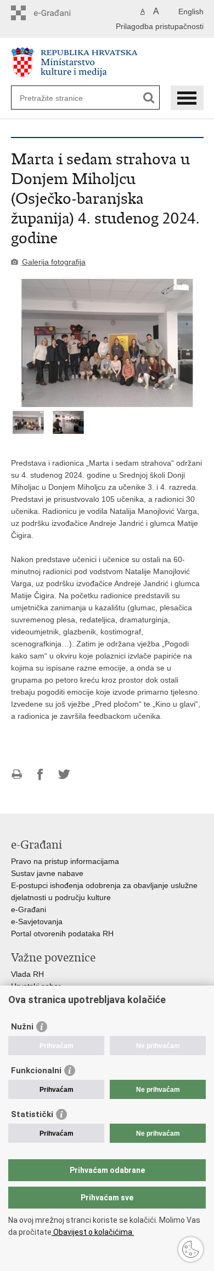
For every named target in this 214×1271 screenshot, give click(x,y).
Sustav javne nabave (47, 873)
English (191, 11)
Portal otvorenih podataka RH (62, 933)
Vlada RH (27, 974)
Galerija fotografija (54, 261)
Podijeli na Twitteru (64, 774)
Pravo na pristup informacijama (65, 861)
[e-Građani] (58, 12)
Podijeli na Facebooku (40, 774)
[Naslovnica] (107, 62)
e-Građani (28, 909)
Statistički (32, 1114)
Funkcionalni (36, 1070)
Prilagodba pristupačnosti (160, 26)
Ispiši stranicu (16, 774)
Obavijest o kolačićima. (93, 1232)
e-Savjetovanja (37, 921)
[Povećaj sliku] (107, 343)
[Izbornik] (187, 97)
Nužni (22, 1027)
